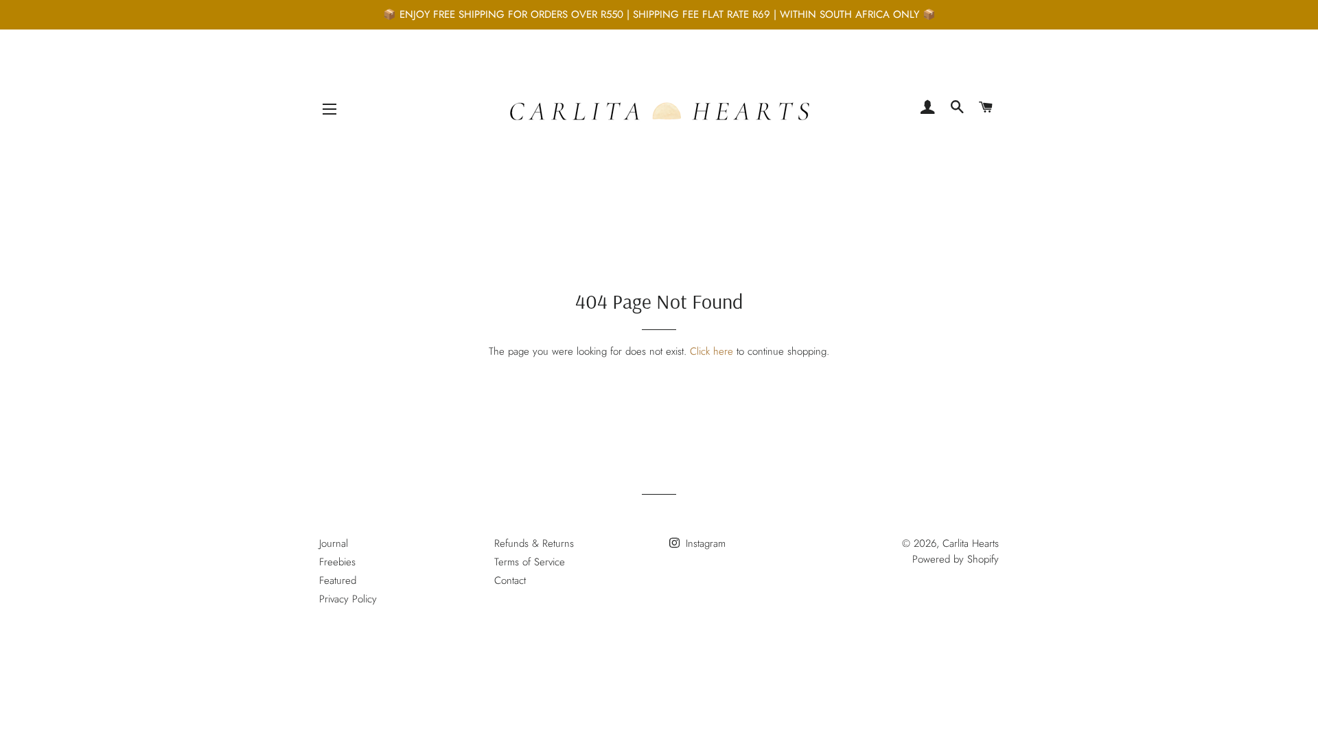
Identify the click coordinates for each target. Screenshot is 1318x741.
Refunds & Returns (534, 543)
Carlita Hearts (971, 543)
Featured (337, 580)
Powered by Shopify (955, 559)
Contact (510, 580)
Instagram (704, 543)
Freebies (337, 561)
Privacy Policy (348, 599)
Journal (333, 543)
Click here (711, 351)
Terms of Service (529, 561)
